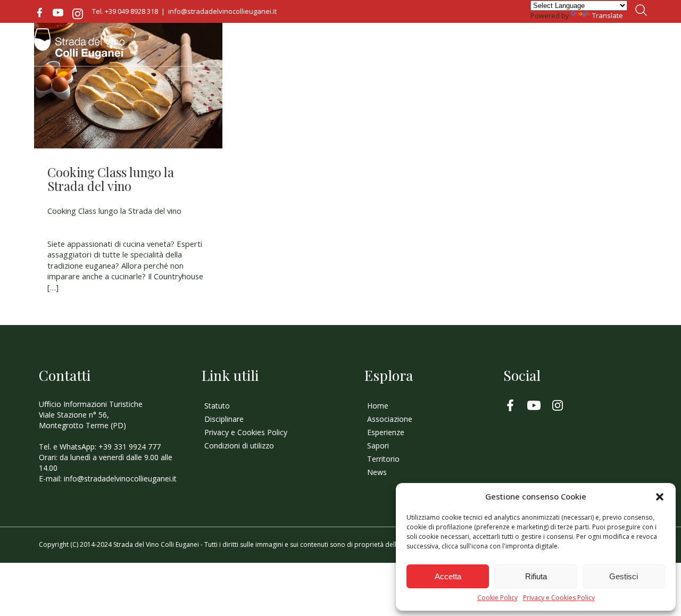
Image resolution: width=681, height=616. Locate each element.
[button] (659, 497)
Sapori (533, 47)
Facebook (39, 12)
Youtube (58, 12)
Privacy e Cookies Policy (559, 598)
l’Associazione (414, 47)
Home (358, 47)
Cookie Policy (497, 598)
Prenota (623, 45)
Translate (607, 15)
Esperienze (385, 432)
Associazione (389, 419)
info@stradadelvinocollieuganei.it (222, 11)
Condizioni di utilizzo (239, 445)
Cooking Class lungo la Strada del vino (110, 178)
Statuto (217, 406)
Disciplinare (224, 419)
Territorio (482, 47)
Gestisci (623, 576)
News (573, 47)
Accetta (448, 576)
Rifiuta (536, 576)
